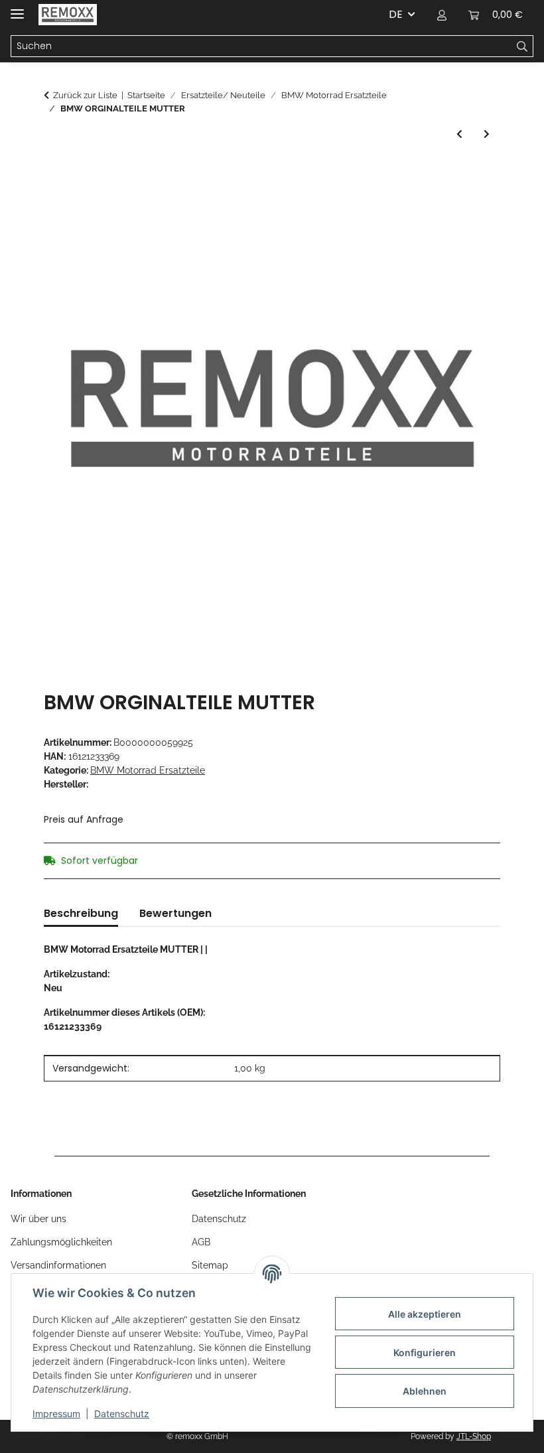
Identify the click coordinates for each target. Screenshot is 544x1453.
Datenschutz (121, 1413)
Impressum (56, 1413)
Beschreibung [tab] (81, 913)
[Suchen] (522, 46)
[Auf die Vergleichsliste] (472, 205)
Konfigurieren (424, 1352)
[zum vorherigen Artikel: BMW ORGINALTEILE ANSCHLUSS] (459, 134)
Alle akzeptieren (424, 1314)
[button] (442, 14)
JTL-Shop (473, 1436)
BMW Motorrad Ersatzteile (147, 770)
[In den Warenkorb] (54, 172)
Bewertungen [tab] (175, 913)
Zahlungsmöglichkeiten (61, 1242)
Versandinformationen (58, 1265)
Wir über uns (38, 1218)
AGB (201, 1242)
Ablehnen (424, 1391)
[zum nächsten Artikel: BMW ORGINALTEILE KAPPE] (486, 134)
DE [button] (396, 14)
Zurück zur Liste (85, 95)
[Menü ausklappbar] (17, 8)
